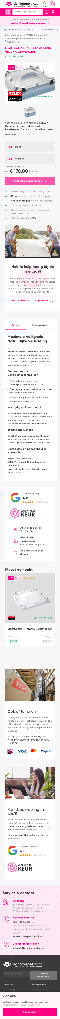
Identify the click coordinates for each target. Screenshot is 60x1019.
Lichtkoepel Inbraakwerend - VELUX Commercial (26, 40)
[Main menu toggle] (8, 12)
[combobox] (30, 147)
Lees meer (35, 1005)
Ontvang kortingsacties (44, 975)
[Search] (41, 12)
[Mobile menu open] (8, 12)
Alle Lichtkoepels (14, 35)
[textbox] (30, 147)
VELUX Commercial (36, 35)
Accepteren (30, 1012)
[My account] (53, 12)
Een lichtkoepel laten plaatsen (28, 23)
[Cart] (46, 12)
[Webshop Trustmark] (52, 3)
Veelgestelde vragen (42, 989)
